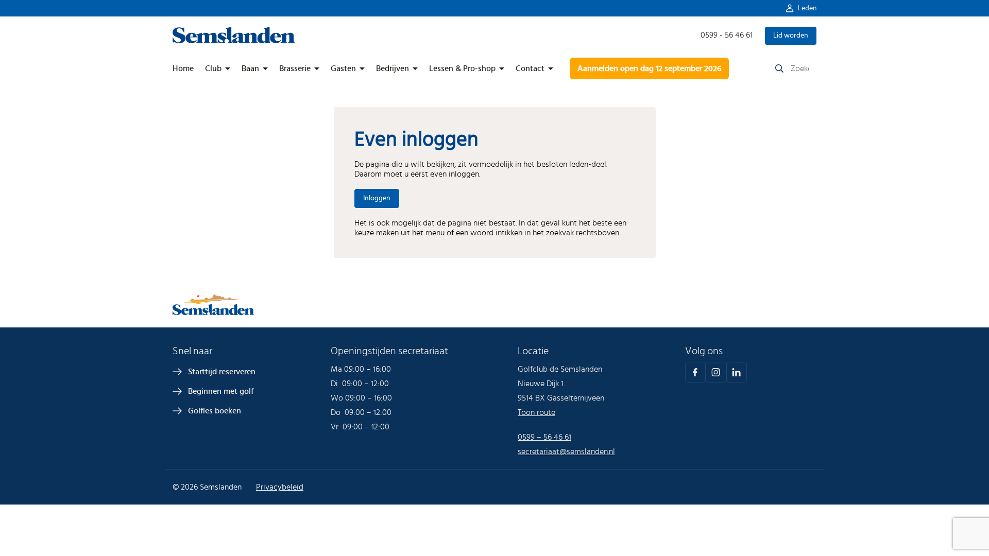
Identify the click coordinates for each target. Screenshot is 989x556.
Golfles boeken (214, 411)
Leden (807, 8)
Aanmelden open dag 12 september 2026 (649, 68)
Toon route (536, 412)
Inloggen (376, 198)
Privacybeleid (279, 487)
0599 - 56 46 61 (727, 35)
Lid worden (790, 35)
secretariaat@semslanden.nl (566, 451)
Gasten (343, 68)
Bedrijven (392, 68)
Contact (530, 68)
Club (213, 68)
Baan (250, 68)
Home (183, 68)
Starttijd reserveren (221, 372)
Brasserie (295, 68)
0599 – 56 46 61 (544, 437)
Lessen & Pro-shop (462, 68)
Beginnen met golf (220, 391)
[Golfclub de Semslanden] (234, 41)
